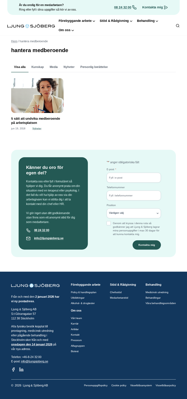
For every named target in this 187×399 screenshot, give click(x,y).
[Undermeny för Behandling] (156, 20)
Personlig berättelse (94, 67)
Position (111, 205)
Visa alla (19, 67)
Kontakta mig (152, 7)
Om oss (76, 310)
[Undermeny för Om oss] (72, 30)
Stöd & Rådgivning (123, 284)
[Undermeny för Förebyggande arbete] (93, 20)
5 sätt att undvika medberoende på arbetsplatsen (35, 121)
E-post (111, 169)
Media (54, 67)
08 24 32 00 (122, 7)
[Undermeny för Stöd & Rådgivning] (131, 20)
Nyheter (69, 67)
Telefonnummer (116, 187)
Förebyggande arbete (85, 284)
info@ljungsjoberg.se (49, 238)
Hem (14, 41)
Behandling (153, 284)
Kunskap (37, 67)
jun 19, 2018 (18, 128)
